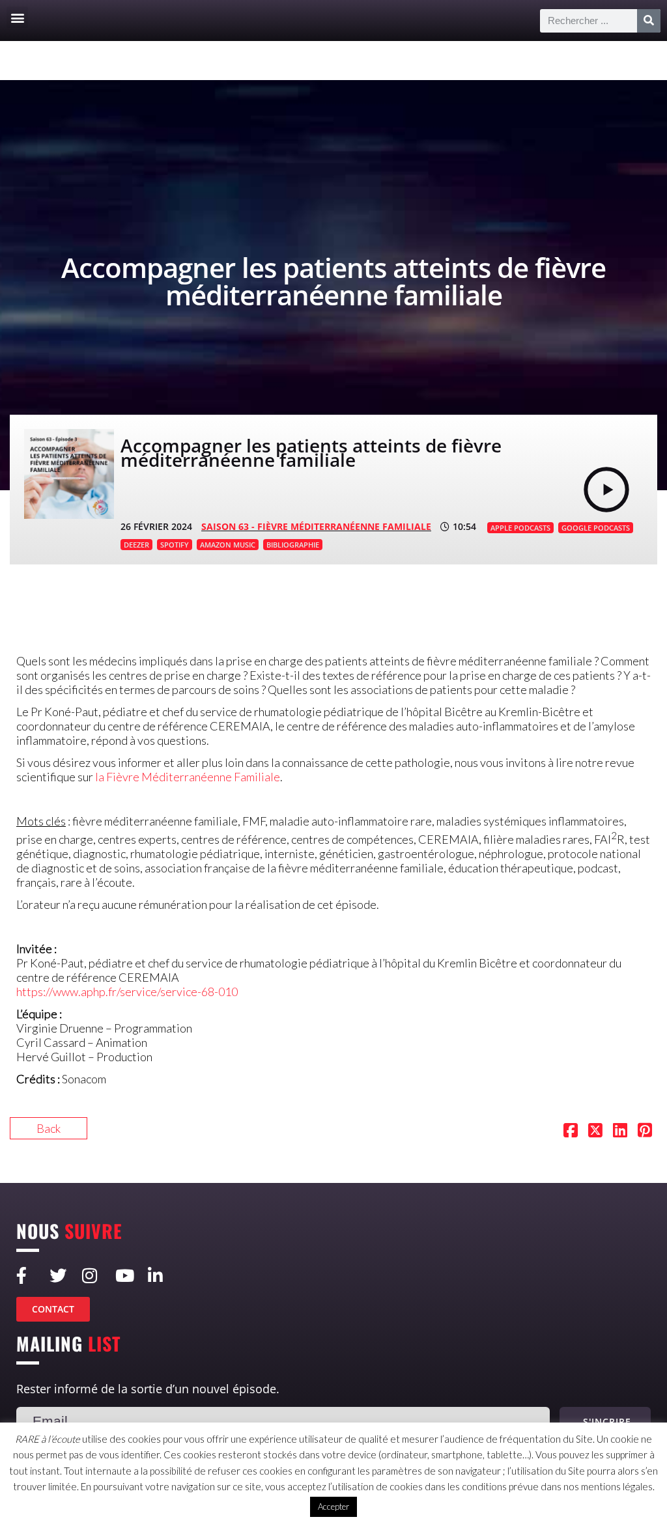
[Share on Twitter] (595, 1131)
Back (48, 1128)
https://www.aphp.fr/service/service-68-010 (127, 991)
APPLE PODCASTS (520, 528)
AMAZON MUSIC (227, 544)
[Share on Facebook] (570, 1131)
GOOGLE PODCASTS (595, 528)
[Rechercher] (648, 21)
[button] (17, 17)
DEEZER (136, 544)
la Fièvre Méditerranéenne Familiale (187, 777)
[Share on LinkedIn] (620, 1131)
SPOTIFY (174, 544)
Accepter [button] (333, 1506)
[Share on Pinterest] (644, 1131)
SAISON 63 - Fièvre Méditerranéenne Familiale (316, 526)
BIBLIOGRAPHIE (292, 544)
